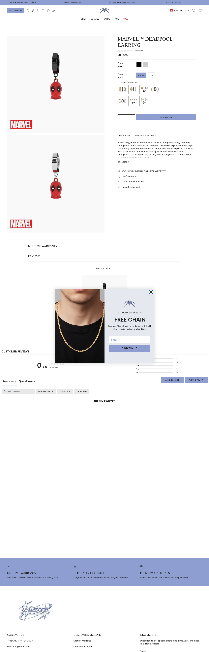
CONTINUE (129, 348)
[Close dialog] (151, 292)
